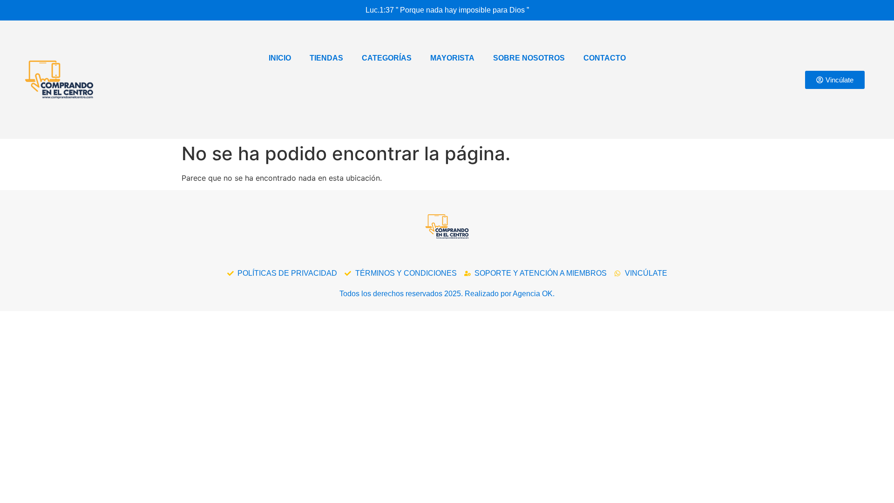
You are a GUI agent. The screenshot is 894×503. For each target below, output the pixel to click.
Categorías (387, 58)
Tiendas (326, 58)
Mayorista (452, 58)
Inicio (280, 58)
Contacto (604, 58)
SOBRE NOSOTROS (529, 58)
